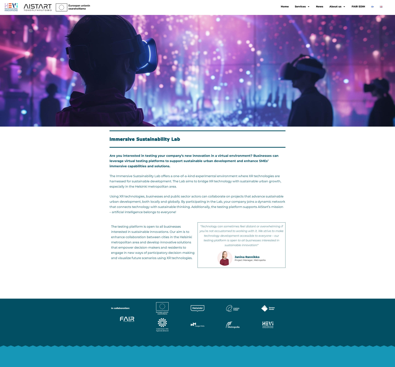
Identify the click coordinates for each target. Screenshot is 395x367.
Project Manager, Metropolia (250, 260)
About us (335, 6)
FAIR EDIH (358, 6)
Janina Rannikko (247, 257)
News (319, 6)
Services (300, 6)
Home (285, 6)
